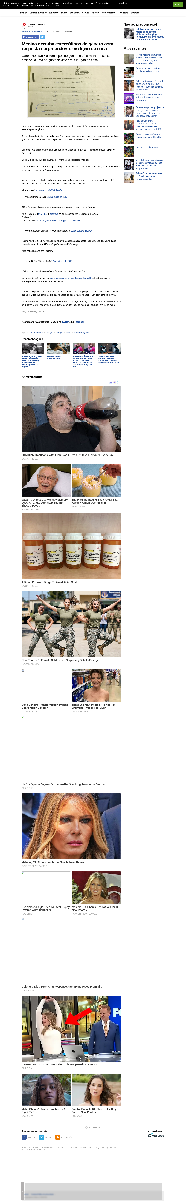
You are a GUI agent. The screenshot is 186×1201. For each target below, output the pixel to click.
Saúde (64, 13)
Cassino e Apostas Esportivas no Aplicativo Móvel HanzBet (149, 135)
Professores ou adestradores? (54, 357)
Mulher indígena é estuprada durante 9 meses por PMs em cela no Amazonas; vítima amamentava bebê (149, 59)
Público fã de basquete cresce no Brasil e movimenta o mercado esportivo (149, 176)
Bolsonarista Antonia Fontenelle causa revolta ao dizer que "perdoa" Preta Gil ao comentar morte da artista (150, 85)
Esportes (134, 13)
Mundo (95, 13)
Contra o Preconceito (32, 31)
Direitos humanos (38, 13)
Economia (75, 13)
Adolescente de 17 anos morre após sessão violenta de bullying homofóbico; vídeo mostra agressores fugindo (32, 361)
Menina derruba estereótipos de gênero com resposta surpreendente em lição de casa (67, 46)
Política (23, 13)
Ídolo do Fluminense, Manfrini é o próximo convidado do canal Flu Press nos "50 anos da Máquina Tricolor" (149, 164)
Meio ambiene (108, 13)
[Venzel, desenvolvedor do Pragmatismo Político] (156, 1134)
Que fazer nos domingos (146, 147)
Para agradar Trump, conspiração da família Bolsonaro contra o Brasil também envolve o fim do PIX (149, 125)
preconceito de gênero (81, 333)
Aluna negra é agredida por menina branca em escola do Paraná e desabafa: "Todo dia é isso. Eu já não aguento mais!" (83, 361)
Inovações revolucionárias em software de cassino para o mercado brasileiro (149, 97)
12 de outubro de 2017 (56, 197)
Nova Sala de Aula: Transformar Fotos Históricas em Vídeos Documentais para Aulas (108, 359)
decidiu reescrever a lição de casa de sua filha (71, 278)
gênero (68, 333)
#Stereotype (42, 220)
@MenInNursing (56, 220)
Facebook (79, 322)
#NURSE (42, 214)
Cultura (85, 13)
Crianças (49, 333)
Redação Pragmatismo (37, 24)
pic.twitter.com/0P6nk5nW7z (48, 190)
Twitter (65, 322)
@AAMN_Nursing (72, 220)
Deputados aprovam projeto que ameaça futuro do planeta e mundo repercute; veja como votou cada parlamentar (150, 111)
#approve (54, 214)
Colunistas (123, 13)
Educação (54, 13)
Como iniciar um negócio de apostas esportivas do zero (148, 69)
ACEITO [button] (178, 4)
